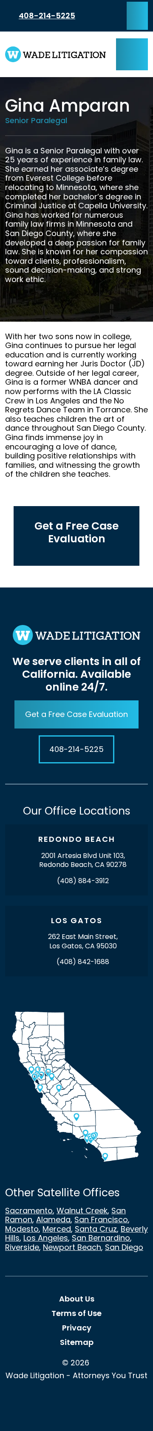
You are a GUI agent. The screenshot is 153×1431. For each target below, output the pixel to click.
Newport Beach (72, 1247)
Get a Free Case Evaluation (76, 714)
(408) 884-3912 (83, 881)
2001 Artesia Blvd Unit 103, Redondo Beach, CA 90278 (83, 860)
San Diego (124, 1247)
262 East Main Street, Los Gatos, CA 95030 (83, 941)
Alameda (53, 1219)
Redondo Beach (76, 839)
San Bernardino (101, 1237)
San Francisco (101, 1219)
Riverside (22, 1247)
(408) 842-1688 (83, 962)
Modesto (22, 1229)
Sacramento (29, 1210)
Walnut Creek (82, 1210)
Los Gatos (76, 920)
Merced (56, 1229)
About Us (76, 1298)
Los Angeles (45, 1237)
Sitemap (77, 1342)
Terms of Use (76, 1313)
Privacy (76, 1327)
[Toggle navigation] (132, 54)
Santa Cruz (96, 1229)
